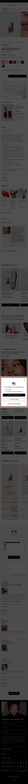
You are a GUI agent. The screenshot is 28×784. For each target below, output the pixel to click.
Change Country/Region (14, 403)
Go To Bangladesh (14, 399)
